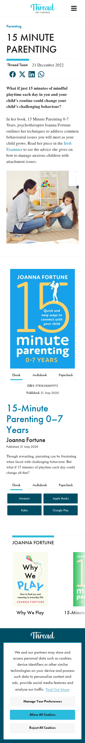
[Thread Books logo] (42, 635)
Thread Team (17, 64)
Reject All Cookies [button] (42, 728)
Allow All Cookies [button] (42, 715)
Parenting (13, 26)
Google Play (60, 510)
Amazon (24, 498)
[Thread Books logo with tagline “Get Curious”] (42, 8)
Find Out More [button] (57, 689)
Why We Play (30, 612)
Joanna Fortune (25, 440)
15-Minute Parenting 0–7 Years (34, 419)
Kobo (24, 510)
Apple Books (61, 498)
